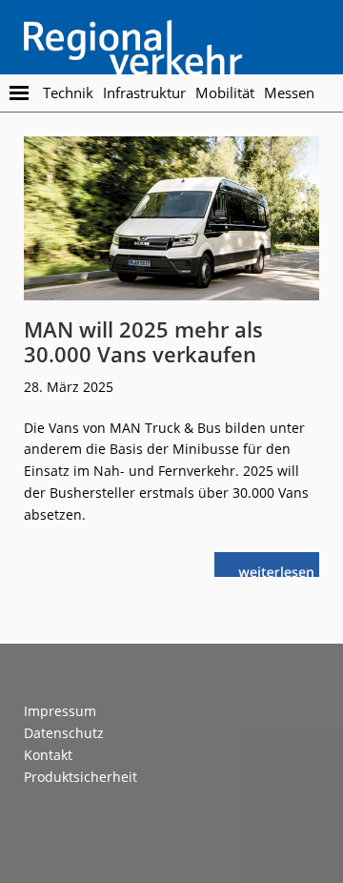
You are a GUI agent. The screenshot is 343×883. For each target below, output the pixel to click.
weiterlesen (279, 570)
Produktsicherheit (80, 777)
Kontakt (48, 755)
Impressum (60, 711)
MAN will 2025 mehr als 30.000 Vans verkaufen (143, 341)
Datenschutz (64, 733)
